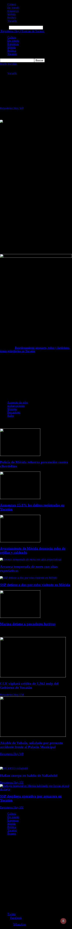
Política (11, 17)
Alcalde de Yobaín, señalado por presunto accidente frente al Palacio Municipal (31, 745)
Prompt (11, 833)
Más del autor (35, 422)
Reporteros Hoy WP (12, 108)
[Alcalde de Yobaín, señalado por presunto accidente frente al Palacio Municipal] (33, 735)
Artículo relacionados (13, 422)
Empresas (13, 11)
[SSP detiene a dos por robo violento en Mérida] (28, 577)
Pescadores (13, 412)
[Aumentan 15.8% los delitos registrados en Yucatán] (20, 498)
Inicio (3, 63)
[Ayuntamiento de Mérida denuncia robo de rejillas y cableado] (20, 541)
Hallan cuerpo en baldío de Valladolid (28, 775)
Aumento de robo (17, 402)
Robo (10, 415)
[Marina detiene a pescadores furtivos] (20, 616)
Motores (12, 409)
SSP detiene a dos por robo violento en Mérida (35, 585)
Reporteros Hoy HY (12, 782)
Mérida (11, 14)
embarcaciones (16, 405)
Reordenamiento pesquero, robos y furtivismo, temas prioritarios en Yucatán (35, 349)
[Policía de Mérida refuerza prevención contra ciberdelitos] (20, 455)
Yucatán (12, 21)
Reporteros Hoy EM (12, 694)
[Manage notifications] (63, 921)
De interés (13, 7)
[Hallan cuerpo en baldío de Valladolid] (14, 768)
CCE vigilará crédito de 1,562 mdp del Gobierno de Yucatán (29, 685)
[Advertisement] (36, 159)
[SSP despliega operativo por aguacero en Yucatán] (36, 789)
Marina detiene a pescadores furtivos (27, 624)
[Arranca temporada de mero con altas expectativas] (30, 559)
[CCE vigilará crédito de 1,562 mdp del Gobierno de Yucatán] (33, 676)
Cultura (11, 4)
